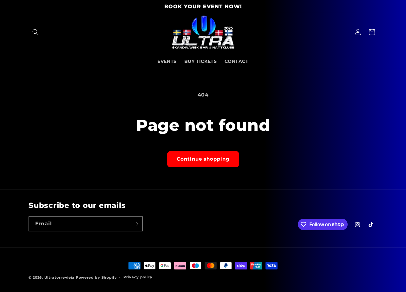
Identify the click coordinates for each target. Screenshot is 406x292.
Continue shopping (203, 159)
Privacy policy (138, 277)
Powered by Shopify (96, 277)
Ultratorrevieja (59, 277)
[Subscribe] (135, 223)
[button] (36, 32)
